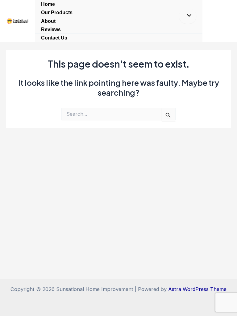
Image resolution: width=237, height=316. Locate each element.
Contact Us (54, 37)
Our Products (57, 12)
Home (48, 4)
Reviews (51, 29)
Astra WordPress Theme (197, 289)
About (48, 21)
